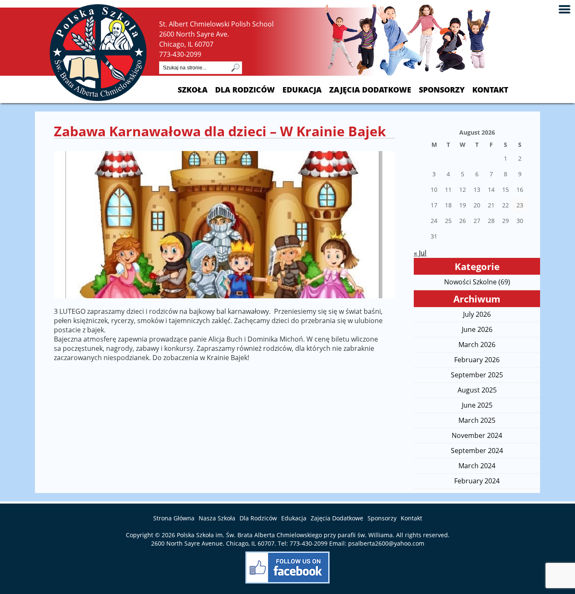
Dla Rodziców (245, 89)
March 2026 (476, 344)
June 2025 (477, 405)
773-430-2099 (180, 54)
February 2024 (477, 480)
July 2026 (477, 314)
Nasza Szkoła (217, 518)
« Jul (420, 252)
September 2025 (477, 374)
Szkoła (193, 89)
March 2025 (476, 420)
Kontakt (490, 89)
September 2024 (477, 450)
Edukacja (302, 89)
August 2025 (477, 390)
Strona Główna (173, 518)
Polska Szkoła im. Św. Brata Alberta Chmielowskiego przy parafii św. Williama (285, 535)
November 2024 (477, 435)
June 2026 (477, 329)
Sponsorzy (442, 89)
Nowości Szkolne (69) (477, 281)
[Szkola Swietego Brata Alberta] (98, 98)
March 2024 (476, 465)
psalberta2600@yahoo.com (386, 543)
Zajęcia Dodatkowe (370, 89)
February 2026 (477, 359)
